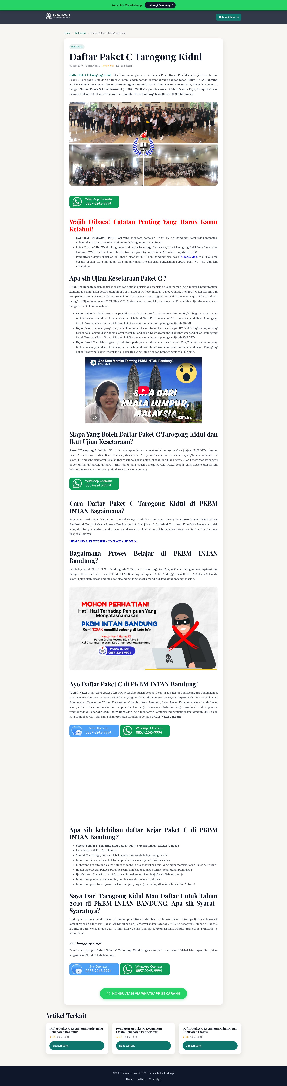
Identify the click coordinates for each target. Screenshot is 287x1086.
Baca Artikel (60, 1045)
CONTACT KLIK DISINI (122, 541)
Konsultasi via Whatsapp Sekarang (146, 993)
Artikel (141, 1079)
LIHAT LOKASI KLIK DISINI (87, 541)
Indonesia (80, 32)
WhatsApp (155, 1079)
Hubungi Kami (227, 17)
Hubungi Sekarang (159, 5)
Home (67, 32)
